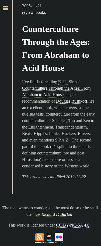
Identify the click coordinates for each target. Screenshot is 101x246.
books (41, 12)
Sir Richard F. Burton (54, 214)
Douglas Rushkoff (71, 101)
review (27, 12)
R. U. (63, 81)
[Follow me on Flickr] (59, 240)
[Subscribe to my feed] (39, 240)
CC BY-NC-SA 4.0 (72, 225)
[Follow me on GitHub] (49, 240)
